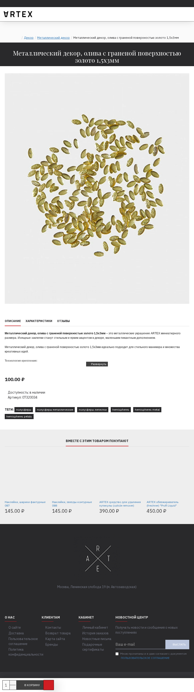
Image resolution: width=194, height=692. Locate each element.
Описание (13, 321)
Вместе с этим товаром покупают (97, 441)
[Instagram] (101, 596)
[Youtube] (111, 596)
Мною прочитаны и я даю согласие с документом (153, 656)
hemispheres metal (147, 409)
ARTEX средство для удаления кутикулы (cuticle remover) (120, 503)
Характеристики (39, 321)
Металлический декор (53, 38)
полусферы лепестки (93, 409)
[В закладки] (48, 685)
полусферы (23, 409)
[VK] (92, 596)
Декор (29, 38)
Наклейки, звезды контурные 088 (72, 503)
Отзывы (63, 321)
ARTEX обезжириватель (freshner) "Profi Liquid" (162, 503)
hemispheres (120, 409)
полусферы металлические (55, 409)
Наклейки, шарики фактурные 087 (25, 503)
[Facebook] (82, 596)
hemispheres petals (19, 416)
